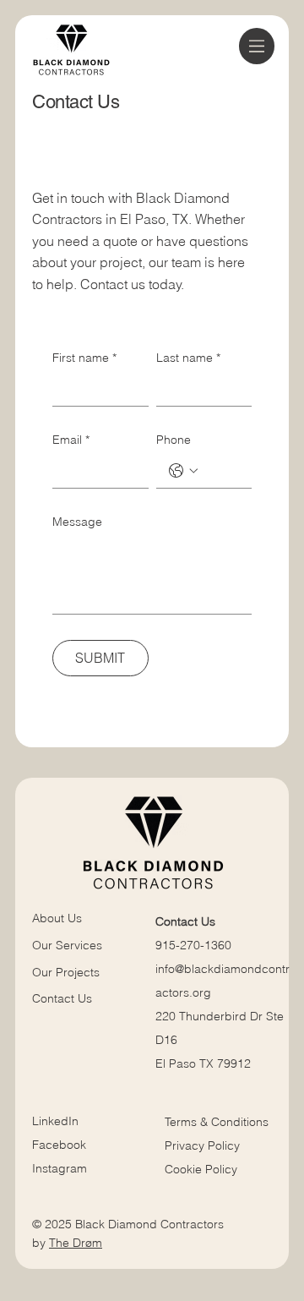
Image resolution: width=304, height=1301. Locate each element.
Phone (173, 439)
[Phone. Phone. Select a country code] (183, 471)
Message (77, 521)
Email (71, 439)
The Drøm (75, 1242)
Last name (188, 357)
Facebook (59, 1144)
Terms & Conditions (218, 1121)
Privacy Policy (202, 1145)
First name (84, 357)
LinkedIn (55, 1121)
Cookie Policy (201, 1169)
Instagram (59, 1168)
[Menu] (257, 46)
